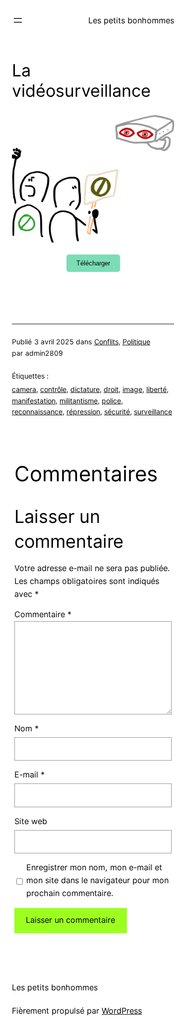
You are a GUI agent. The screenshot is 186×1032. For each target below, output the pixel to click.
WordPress (122, 1011)
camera (24, 389)
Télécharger (93, 263)
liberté (156, 389)
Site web (30, 821)
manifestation (34, 400)
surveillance (153, 411)
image (132, 389)
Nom (26, 728)
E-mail (29, 774)
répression (83, 411)
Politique (136, 341)
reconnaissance (37, 411)
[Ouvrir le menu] (18, 20)
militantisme (79, 400)
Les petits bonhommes (131, 20)
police (111, 400)
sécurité (117, 411)
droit (111, 389)
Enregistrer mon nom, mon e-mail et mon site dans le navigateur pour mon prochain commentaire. (97, 880)
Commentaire (42, 614)
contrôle (53, 389)
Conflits (106, 341)
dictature (85, 389)
